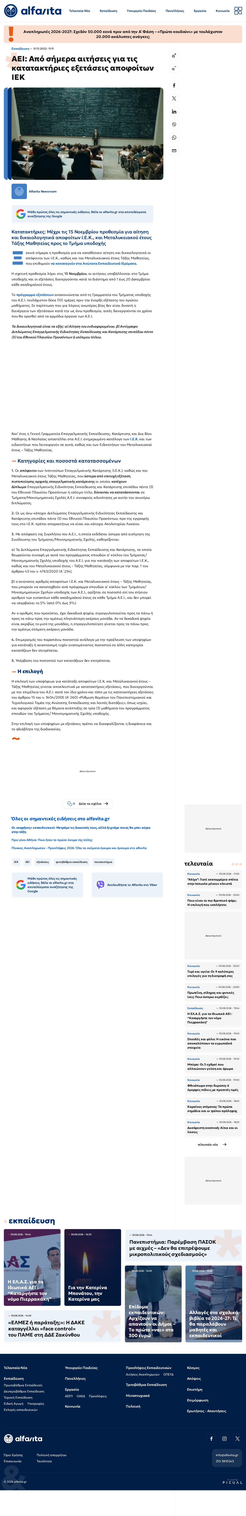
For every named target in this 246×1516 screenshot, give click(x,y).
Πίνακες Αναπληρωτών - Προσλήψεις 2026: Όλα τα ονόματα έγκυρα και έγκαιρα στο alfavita (79, 848)
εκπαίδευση (32, 1220)
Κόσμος (193, 1368)
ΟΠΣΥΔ (168, 1374)
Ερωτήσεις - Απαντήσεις (206, 1411)
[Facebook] (174, 85)
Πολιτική (133, 1406)
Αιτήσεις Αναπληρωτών (143, 1374)
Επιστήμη (195, 1389)
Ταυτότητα (44, 1461)
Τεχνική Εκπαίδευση (18, 1397)
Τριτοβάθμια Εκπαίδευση (146, 1384)
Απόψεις (194, 1378)
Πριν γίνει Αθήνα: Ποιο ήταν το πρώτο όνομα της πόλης (52, 840)
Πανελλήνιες (175, 11)
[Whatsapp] (174, 137)
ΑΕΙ (27, 862)
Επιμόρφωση (197, 1400)
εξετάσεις (43, 862)
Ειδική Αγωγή (13, 1403)
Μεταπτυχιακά (138, 1395)
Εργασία (200, 11)
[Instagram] (224, 1438)
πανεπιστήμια (103, 862)
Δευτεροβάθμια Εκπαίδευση (24, 1391)
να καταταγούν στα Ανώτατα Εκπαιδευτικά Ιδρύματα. (93, 263)
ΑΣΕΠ (69, 1396)
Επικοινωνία (13, 1461)
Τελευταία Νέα (79, 11)
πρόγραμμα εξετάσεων (35, 294)
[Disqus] (90, 959)
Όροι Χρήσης (13, 1455)
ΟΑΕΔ (81, 1396)
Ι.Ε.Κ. (134, 439)
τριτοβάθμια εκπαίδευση (71, 862)
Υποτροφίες (35, 1403)
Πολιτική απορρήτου (51, 1455)
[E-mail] (174, 150)
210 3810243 (225, 1461)
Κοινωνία (223, 11)
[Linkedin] (174, 111)
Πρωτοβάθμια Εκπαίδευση (23, 1385)
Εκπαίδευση (108, 11)
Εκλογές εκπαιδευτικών (20, 1410)
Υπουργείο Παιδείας (141, 11)
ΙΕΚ (16, 862)
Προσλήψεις (98, 1396)
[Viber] (174, 124)
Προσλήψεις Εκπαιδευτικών (148, 1368)
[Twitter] (174, 98)
